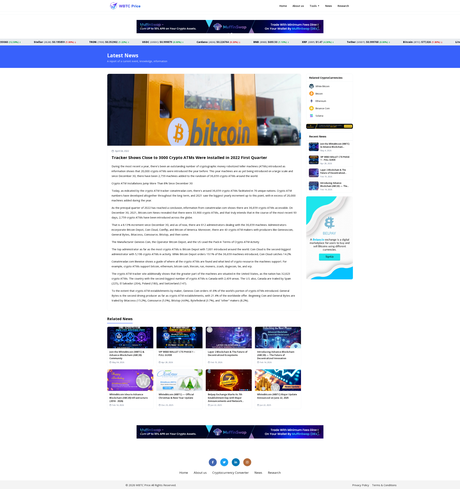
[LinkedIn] (236, 462)
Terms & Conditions (384, 485)
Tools (314, 6)
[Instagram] (247, 462)
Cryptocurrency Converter (230, 472)
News (328, 6)
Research (343, 6)
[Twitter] (224, 462)
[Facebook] (213, 462)
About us (298, 6)
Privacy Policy (360, 485)
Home (283, 6)
